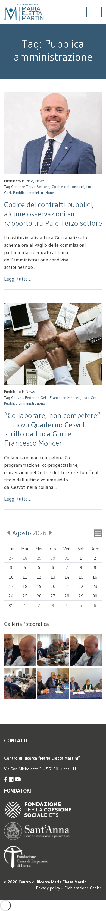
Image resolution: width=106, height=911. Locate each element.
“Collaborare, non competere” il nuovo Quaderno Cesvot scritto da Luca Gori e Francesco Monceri (52, 429)
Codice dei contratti (68, 186)
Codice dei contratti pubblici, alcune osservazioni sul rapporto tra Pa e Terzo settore (53, 213)
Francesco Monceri (65, 397)
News (40, 180)
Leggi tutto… (17, 279)
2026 (29, 533)
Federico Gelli (36, 397)
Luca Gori (90, 397)
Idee (29, 180)
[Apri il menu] (94, 12)
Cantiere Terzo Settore (30, 186)
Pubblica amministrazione (33, 192)
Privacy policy (48, 888)
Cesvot (17, 397)
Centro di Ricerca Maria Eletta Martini (53, 882)
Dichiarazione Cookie (83, 888)
